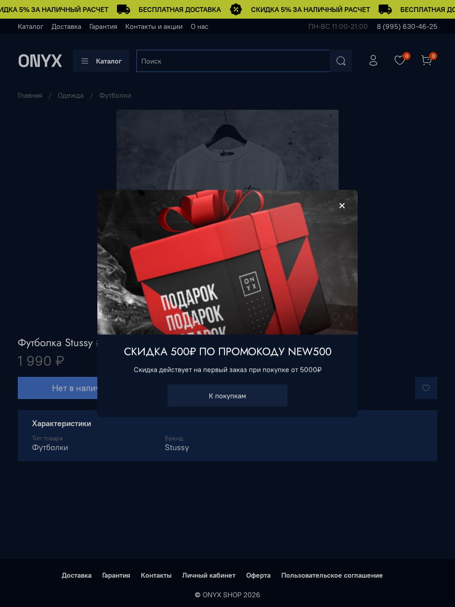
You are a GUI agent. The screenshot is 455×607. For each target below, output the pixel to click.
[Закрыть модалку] (342, 205)
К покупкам (227, 395)
